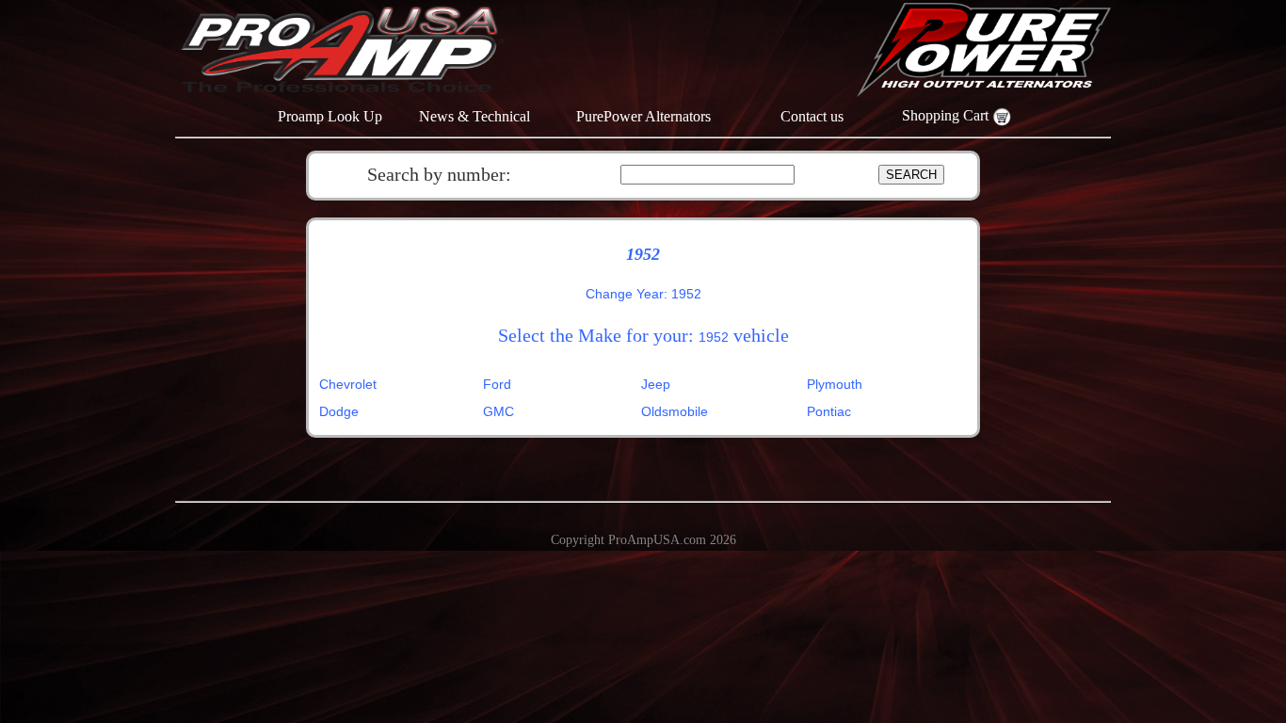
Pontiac (829, 411)
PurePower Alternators (643, 116)
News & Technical (474, 116)
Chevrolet (348, 384)
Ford (497, 384)
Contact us (812, 116)
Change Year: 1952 (643, 293)
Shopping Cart (947, 115)
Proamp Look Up (330, 116)
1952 (714, 337)
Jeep (655, 384)
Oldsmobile (674, 411)
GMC (498, 411)
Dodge (339, 411)
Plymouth (834, 384)
